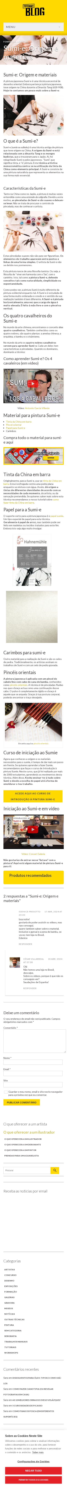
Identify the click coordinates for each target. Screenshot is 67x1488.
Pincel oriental (13, 424)
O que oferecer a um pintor (20, 1150)
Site (5, 1080)
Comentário (10, 1027)
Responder (25, 944)
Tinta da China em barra (18, 421)
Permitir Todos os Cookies (33, 1480)
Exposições (11, 1286)
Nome (7, 1057)
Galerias (9, 1297)
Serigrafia (10, 1336)
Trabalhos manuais (15, 1341)
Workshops (11, 1352)
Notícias (22, 42)
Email (7, 1069)
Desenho (9, 1280)
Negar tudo (33, 1470)
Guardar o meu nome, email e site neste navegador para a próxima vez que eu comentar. (35, 1093)
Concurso (10, 1275)
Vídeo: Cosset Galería (33, 853)
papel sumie (57, 515)
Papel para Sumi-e (15, 427)
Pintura (9, 1325)
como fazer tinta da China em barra (31, 501)
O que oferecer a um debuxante (22, 1144)
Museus (8, 1308)
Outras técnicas (14, 1319)
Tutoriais (10, 1347)
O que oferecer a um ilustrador (29, 1132)
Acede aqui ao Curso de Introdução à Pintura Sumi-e (33, 796)
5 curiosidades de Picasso (27, 1405)
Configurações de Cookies (34, 1461)
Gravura (9, 1303)
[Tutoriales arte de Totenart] (34, 15)
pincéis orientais (18, 684)
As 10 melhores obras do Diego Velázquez (36, 1400)
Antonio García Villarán (37, 408)
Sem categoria (12, 1330)
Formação (9, 42)
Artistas (9, 1269)
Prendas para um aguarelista (21, 1155)
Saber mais (38, 1452)
